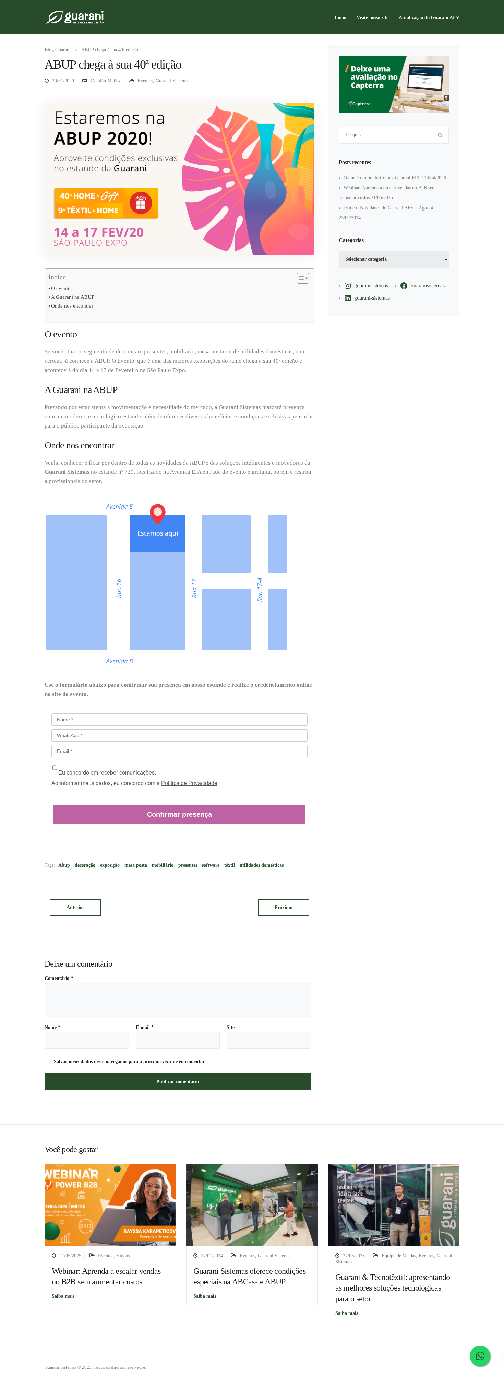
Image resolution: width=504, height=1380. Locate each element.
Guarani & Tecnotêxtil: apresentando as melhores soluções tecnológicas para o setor (392, 1288)
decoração (85, 865)
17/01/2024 (212, 1255)
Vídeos (123, 1255)
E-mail (145, 1027)
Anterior (75, 907)
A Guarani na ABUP (72, 297)
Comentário (59, 978)
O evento (61, 288)
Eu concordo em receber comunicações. (106, 773)
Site (231, 1027)
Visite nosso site (372, 17)
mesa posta (135, 865)
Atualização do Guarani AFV (429, 17)
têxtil (229, 865)
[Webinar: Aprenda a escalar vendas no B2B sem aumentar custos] (110, 1204)
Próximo (283, 907)
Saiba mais (63, 1296)
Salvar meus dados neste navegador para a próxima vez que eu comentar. (130, 1061)
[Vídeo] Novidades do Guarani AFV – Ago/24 (388, 208)
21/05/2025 (70, 1255)
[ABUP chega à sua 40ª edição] (179, 178)
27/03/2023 (354, 1255)
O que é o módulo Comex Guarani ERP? (383, 177)
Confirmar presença (179, 814)
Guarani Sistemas (172, 80)
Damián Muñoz (106, 80)
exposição (110, 865)
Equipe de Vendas (399, 1255)
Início (340, 17)
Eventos (145, 80)
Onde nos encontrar (72, 306)
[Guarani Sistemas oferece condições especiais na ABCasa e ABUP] (251, 1204)
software (210, 865)
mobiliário (162, 865)
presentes (187, 865)
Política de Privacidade (189, 783)
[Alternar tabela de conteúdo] (299, 278)
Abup (64, 865)
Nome (52, 1027)
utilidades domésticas (262, 865)
